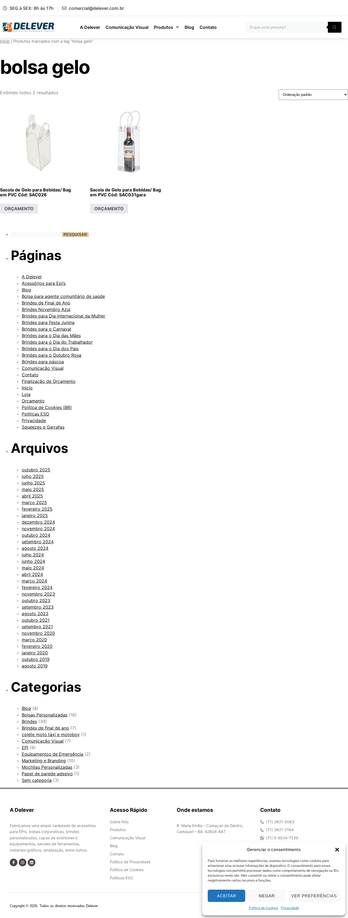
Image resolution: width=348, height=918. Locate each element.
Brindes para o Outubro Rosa (51, 355)
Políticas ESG (35, 414)
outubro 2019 (35, 659)
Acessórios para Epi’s (44, 283)
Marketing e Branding (44, 760)
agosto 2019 (35, 666)
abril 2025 (32, 496)
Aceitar (226, 895)
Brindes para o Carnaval (46, 329)
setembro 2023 (38, 607)
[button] (337, 849)
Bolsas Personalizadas (44, 715)
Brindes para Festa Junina (48, 322)
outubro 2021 (35, 620)
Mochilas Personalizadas (47, 767)
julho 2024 (33, 554)
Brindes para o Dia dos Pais (50, 348)
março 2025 (34, 502)
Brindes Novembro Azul (46, 309)
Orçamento (33, 401)
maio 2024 (33, 568)
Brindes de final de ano (45, 728)
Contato (208, 27)
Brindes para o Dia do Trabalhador (57, 342)
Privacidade (290, 908)
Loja (26, 394)
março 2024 (34, 581)
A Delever (90, 27)
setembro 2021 (37, 626)
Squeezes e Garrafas (43, 427)
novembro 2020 (38, 633)
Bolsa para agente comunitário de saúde (63, 296)
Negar (267, 895)
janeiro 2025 (35, 515)
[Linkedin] (31, 862)
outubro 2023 (36, 600)
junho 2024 (33, 561)
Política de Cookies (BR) (47, 407)
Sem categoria (37, 780)
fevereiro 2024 (37, 587)
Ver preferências (314, 895)
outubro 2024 (36, 535)
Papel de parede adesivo (47, 773)
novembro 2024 (38, 528)
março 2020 (34, 639)
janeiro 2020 (35, 652)
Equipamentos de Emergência (52, 754)
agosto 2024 (35, 548)
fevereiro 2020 (37, 646)
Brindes (29, 721)
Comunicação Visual (126, 27)
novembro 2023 (38, 594)
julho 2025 (33, 476)
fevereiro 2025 (37, 509)
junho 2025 (33, 483)
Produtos (163, 27)
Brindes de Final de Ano (46, 303)
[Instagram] (22, 862)
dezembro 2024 (38, 522)
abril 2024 (32, 574)
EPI (25, 747)
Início (5, 41)
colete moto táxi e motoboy (51, 734)
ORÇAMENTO (19, 208)
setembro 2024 (38, 541)
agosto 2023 (35, 613)
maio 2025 (33, 489)
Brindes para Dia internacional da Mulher (63, 316)
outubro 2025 (36, 469)
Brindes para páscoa (43, 361)
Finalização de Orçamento (49, 381)
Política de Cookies (263, 908)
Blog (189, 27)
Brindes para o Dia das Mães (51, 335)
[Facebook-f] (13, 862)
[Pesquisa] (334, 27)
